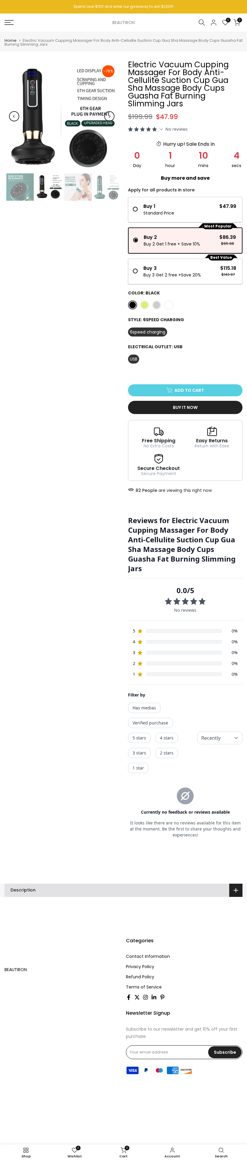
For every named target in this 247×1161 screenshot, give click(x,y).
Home (11, 40)
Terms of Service (144, 987)
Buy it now (185, 407)
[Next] (109, 116)
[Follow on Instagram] (145, 997)
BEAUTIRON (123, 22)
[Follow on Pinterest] (162, 997)
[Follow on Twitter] (137, 997)
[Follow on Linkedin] (154, 997)
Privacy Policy (140, 967)
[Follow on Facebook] (128, 997)
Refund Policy (140, 977)
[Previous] (14, 116)
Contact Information (148, 956)
